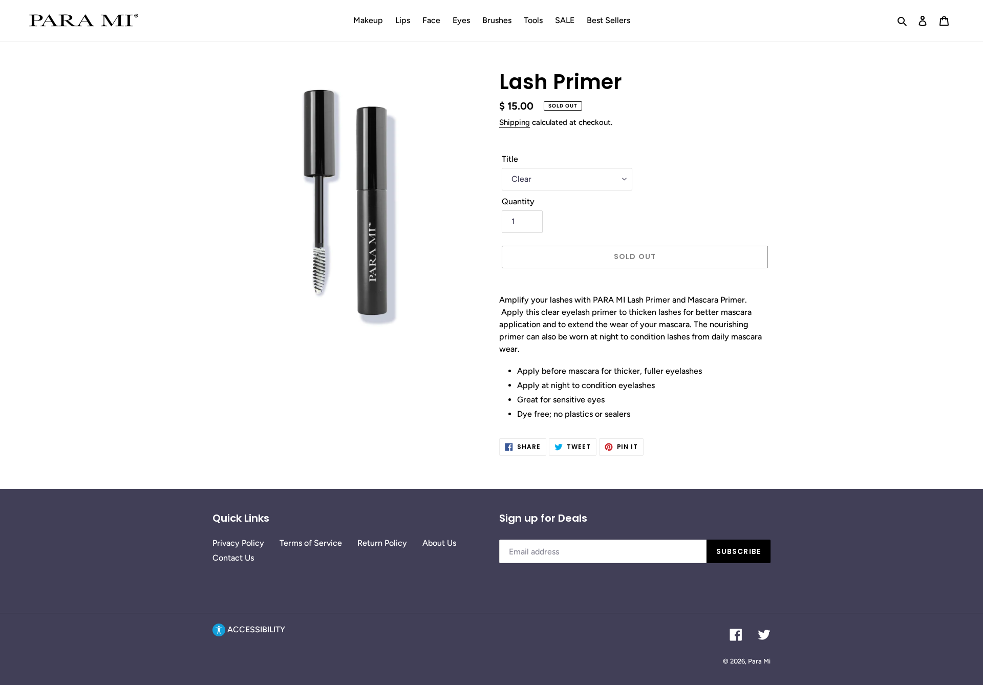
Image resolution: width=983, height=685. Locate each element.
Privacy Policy (238, 543)
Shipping (514, 122)
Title (510, 159)
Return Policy (382, 543)
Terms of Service (311, 543)
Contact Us (233, 558)
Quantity (518, 201)
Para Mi (759, 661)
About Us (439, 543)
